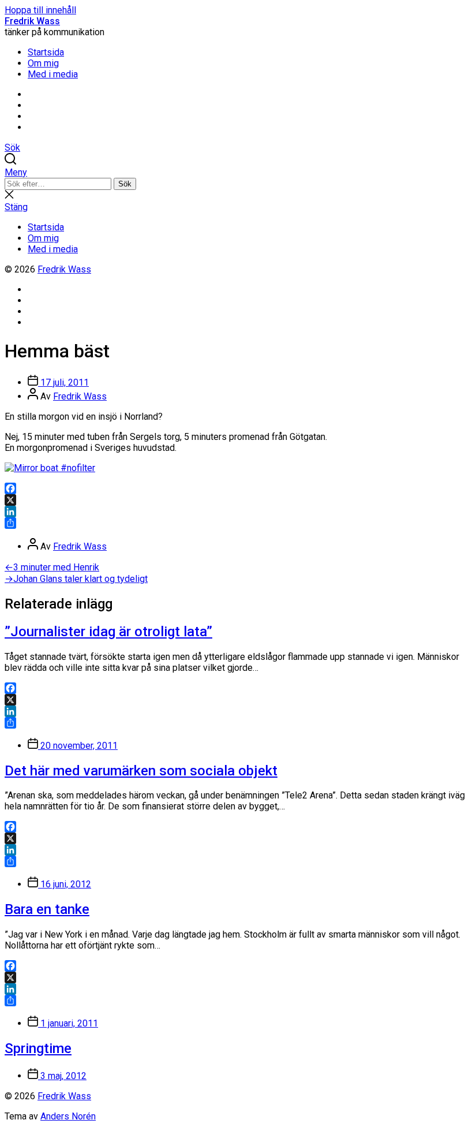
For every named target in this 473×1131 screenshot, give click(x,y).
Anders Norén (68, 1116)
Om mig (43, 63)
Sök (125, 184)
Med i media (53, 74)
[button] (236, 172)
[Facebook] (236, 488)
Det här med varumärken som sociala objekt (141, 771)
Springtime (38, 1048)
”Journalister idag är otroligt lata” (108, 632)
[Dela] (236, 523)
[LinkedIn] (236, 511)
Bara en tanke (47, 909)
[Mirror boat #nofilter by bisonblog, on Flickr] (50, 467)
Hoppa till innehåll (40, 10)
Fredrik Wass (32, 21)
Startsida (46, 52)
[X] (236, 500)
